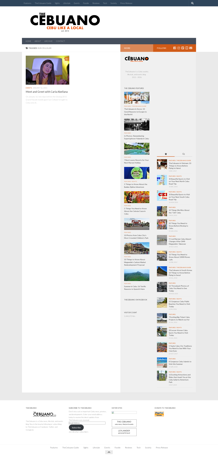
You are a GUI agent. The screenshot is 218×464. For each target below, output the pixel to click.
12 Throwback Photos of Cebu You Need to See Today (179, 288)
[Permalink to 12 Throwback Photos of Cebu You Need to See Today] (162, 287)
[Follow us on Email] (190, 47)
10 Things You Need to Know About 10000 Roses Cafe (179, 257)
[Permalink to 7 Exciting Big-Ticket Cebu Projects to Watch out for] (162, 318)
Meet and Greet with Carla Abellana (47, 91)
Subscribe (76, 427)
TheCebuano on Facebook (135, 300)
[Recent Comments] (183, 154)
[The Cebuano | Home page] (65, 22)
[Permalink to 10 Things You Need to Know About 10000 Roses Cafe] (162, 256)
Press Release (126, 3)
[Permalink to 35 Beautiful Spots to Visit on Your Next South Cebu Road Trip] (162, 196)
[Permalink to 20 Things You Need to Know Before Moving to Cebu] (162, 224)
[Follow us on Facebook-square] (174, 47)
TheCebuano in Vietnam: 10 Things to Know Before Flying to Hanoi (180, 165)
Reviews (96, 3)
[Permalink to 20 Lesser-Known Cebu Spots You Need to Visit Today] (162, 331)
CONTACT (60, 41)
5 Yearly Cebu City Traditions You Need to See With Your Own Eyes (180, 348)
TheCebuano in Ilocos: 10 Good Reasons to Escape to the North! (135, 111)
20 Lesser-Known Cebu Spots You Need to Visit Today (178, 332)
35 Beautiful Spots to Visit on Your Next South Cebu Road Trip (179, 196)
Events (77, 3)
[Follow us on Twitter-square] (182, 47)
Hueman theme (54, 459)
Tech (105, 3)
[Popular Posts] (166, 154)
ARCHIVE (48, 41)
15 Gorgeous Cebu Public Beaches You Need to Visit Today (179, 303)
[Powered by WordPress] (34, 459)
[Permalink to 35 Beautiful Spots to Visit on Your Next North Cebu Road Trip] (162, 180)
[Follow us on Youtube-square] (186, 47)
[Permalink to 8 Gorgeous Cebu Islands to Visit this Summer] (162, 363)
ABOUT (38, 41)
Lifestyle (66, 3)
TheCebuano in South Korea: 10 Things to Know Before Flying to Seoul (180, 272)
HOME (28, 41)
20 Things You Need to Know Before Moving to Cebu (178, 225)
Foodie (86, 3)
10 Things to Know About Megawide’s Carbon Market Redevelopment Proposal (135, 262)
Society (114, 3)
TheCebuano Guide (43, 3)
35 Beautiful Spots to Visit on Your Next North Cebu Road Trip (179, 181)
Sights (57, 3)
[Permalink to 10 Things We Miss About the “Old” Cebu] (162, 211)
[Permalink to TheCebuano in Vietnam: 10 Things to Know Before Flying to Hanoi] (162, 164)
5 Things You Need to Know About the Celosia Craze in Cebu (135, 211)
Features (27, 3)
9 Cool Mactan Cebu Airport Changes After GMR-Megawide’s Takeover (180, 241)
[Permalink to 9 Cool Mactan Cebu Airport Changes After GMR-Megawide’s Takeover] (162, 240)
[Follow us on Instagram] (178, 47)
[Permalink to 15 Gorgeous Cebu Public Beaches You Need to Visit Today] (162, 303)
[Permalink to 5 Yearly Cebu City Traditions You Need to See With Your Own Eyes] (162, 347)
